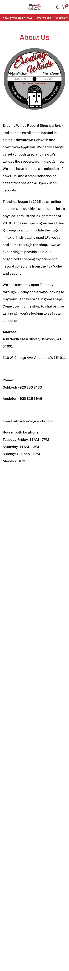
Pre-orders (44, 17)
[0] (63, 7)
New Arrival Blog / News (17, 17)
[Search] (58, 7)
